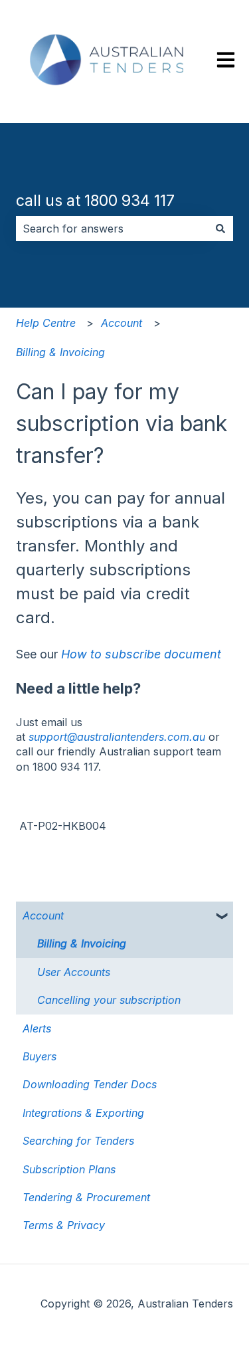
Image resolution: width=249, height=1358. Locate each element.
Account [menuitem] (43, 915)
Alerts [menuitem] (37, 1028)
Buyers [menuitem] (39, 1056)
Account (121, 323)
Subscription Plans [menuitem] (69, 1169)
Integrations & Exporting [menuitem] (83, 1112)
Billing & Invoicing (60, 352)
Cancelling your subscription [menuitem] (109, 1000)
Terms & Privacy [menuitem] (64, 1225)
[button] (222, 916)
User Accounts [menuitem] (73, 972)
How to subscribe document (141, 654)
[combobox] (112, 228)
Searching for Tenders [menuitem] (78, 1140)
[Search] (220, 228)
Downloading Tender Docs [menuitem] (90, 1084)
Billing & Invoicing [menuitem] (81, 943)
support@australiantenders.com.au (117, 736)
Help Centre (46, 323)
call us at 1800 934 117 (95, 200)
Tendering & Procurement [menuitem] (86, 1197)
